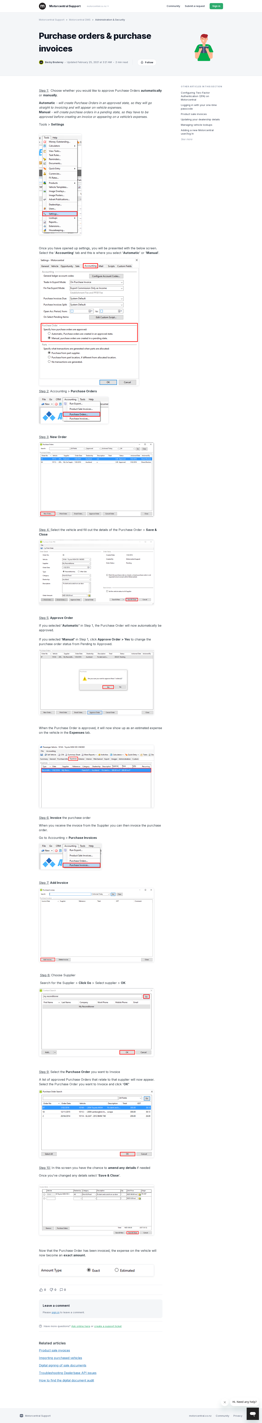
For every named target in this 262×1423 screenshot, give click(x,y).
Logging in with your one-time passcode (199, 106)
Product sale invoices (54, 1350)
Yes (41, 1290)
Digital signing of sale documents (62, 1365)
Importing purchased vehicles (60, 1358)
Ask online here (80, 1326)
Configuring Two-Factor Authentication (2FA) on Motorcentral (195, 96)
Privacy (237, 1415)
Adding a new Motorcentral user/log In (197, 132)
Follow (149, 62)
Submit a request (195, 5)
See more (186, 139)
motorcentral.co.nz (96, 6)
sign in (55, 1312)
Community (173, 5)
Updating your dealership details (200, 119)
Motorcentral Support (51, 19)
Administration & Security (110, 19)
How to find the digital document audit (66, 1380)
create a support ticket (108, 1326)
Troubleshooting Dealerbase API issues (67, 1373)
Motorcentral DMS (80, 19)
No (51, 1290)
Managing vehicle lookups (196, 124)
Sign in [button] (216, 6)
